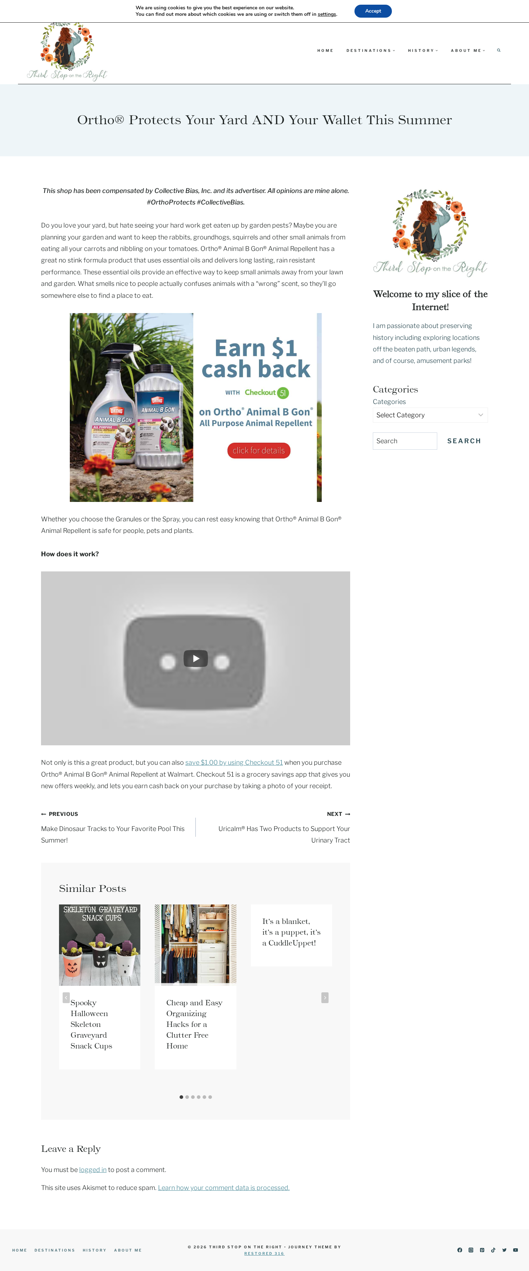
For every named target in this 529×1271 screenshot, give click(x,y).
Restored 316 (264, 1253)
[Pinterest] (482, 1250)
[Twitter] (504, 1250)
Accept (373, 11)
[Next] (325, 997)
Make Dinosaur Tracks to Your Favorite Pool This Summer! (113, 827)
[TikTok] (493, 1250)
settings (327, 14)
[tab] (181, 1097)
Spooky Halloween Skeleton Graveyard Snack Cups (91, 1024)
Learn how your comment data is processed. (224, 1187)
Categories (389, 401)
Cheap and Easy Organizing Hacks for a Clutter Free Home (194, 1024)
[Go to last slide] (66, 997)
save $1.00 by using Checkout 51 (234, 762)
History (95, 1250)
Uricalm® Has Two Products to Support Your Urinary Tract (284, 827)
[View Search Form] (498, 50)
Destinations (55, 1250)
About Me (128, 1250)
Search (464, 441)
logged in (93, 1169)
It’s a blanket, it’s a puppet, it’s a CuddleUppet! (291, 932)
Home (325, 50)
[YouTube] (515, 1250)
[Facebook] (460, 1250)
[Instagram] (471, 1250)
